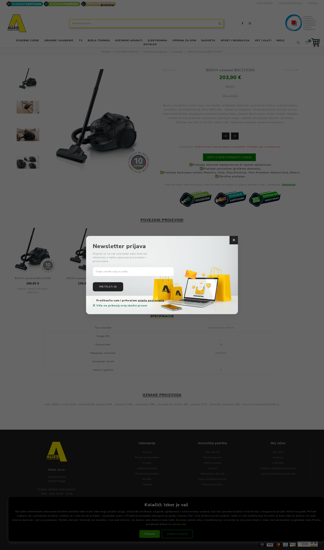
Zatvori (234, 240)
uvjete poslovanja (151, 300)
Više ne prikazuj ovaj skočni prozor (121, 305)
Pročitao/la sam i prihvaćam (130, 300)
